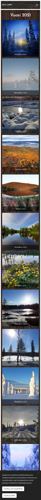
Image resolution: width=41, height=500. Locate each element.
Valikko (37, 5)
